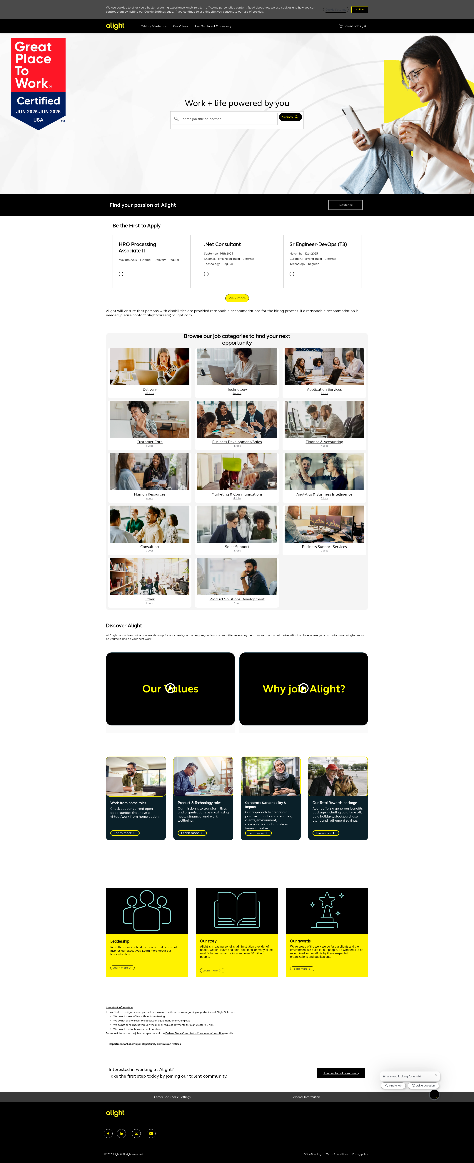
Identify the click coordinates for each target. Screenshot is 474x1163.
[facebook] (108, 1133)
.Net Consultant (222, 244)
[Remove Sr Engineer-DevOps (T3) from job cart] (292, 274)
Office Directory (313, 1154)
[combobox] (225, 119)
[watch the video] (170, 689)
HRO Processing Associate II (137, 247)
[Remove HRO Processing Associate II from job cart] (121, 274)
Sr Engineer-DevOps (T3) (318, 244)
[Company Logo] (121, 26)
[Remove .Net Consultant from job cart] (206, 274)
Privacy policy (360, 1154)
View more (237, 298)
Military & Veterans (153, 26)
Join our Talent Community (213, 26)
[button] (336, 10)
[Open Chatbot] (434, 1094)
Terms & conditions (337, 1154)
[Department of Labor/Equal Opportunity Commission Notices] (237, 1046)
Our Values (180, 26)
